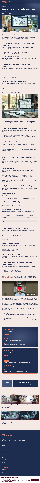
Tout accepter (35, 480)
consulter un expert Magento (23, 299)
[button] (23, 2)
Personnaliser (20, 480)
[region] (20, 479)
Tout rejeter (28, 480)
